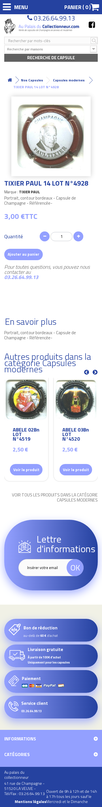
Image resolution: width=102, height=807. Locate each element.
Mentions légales (30, 801)
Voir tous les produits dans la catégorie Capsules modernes (55, 497)
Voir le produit (26, 470)
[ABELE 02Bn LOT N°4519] (26, 400)
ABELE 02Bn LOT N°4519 (26, 435)
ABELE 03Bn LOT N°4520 (75, 435)
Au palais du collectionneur (16, 774)
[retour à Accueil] (10, 80)
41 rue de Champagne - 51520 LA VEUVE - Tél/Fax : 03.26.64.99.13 (24, 788)
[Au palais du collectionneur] (42, 26)
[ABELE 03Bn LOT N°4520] (76, 400)
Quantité (13, 236)
